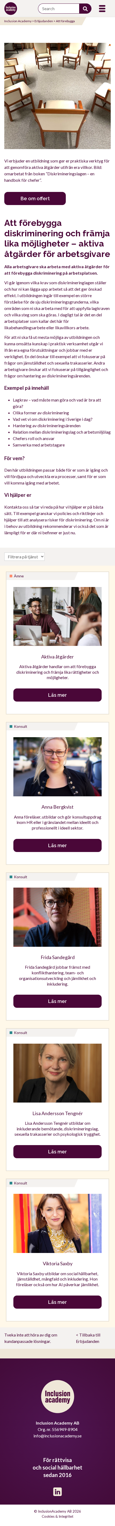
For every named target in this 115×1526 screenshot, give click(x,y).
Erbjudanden (43, 21)
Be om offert (35, 198)
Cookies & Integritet (57, 1516)
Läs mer (57, 695)
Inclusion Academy (18, 21)
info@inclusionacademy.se (57, 1435)
